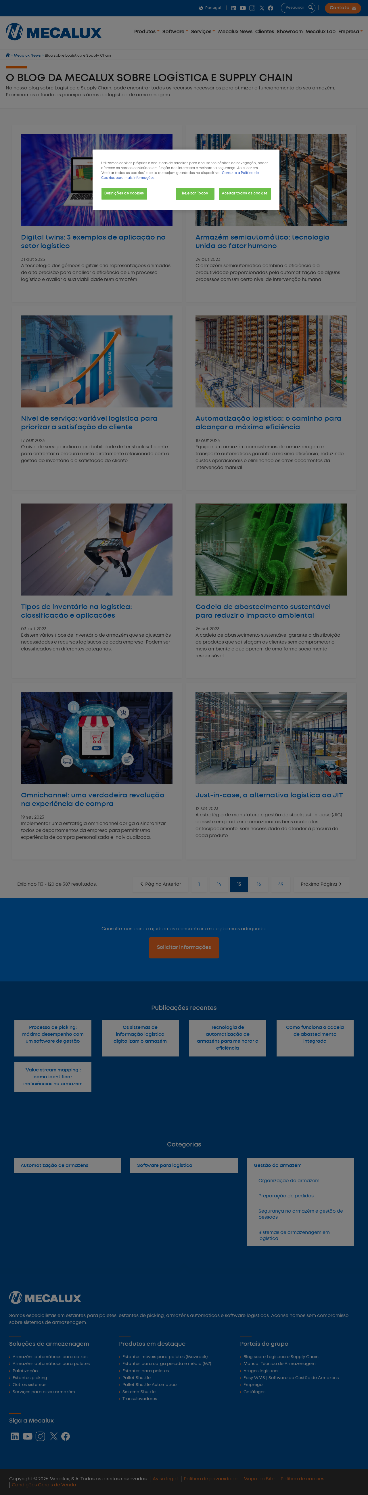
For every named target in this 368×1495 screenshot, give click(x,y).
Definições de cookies (124, 193)
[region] (186, 180)
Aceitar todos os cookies (245, 193)
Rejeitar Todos (195, 193)
